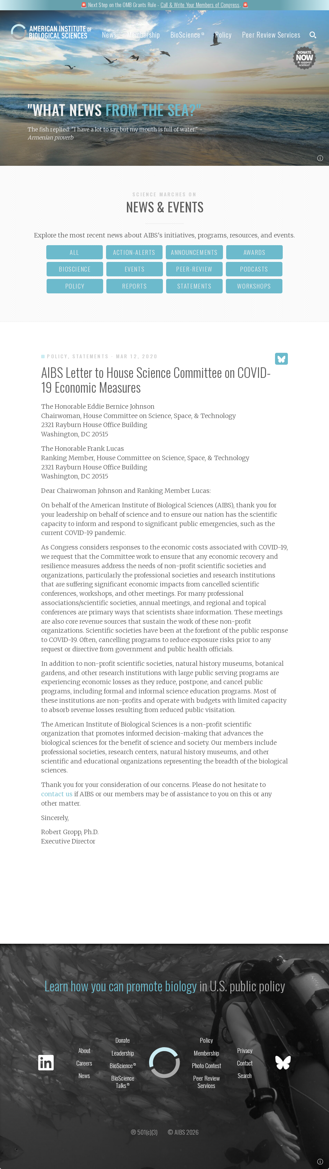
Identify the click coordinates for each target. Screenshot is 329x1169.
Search (245, 1075)
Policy (223, 34)
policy (75, 285)
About (84, 1050)
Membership (143, 34)
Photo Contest (206, 1065)
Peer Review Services (271, 34)
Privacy (245, 1050)
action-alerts (134, 252)
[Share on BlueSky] (281, 359)
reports (134, 285)
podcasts (254, 268)
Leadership (122, 1052)
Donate (122, 1040)
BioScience (187, 34)
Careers (84, 1062)
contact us (57, 794)
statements (194, 285)
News (109, 34)
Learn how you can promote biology (120, 985)
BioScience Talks (122, 1081)
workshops (254, 285)
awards (255, 252)
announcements (194, 252)
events (135, 268)
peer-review (194, 268)
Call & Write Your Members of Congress (200, 4)
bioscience (75, 268)
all (74, 252)
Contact (245, 1062)
